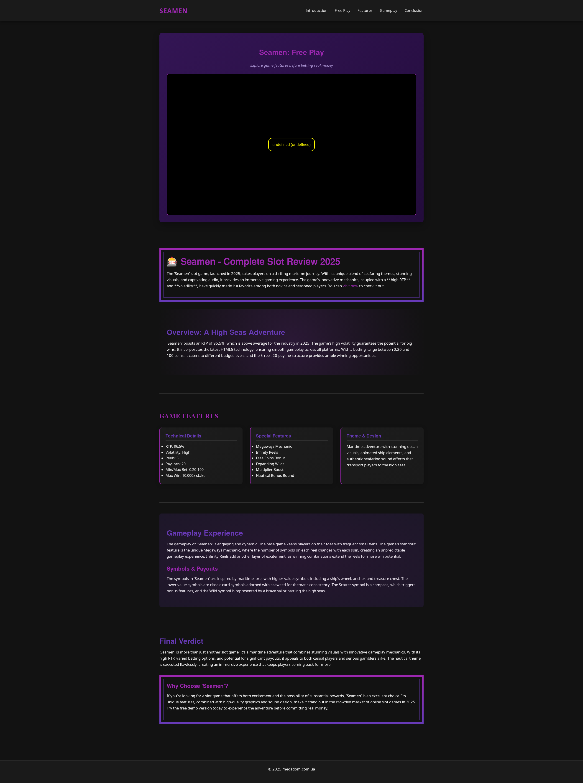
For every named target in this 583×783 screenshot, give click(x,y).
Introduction (316, 10)
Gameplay (388, 10)
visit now (350, 285)
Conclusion (414, 10)
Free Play (342, 10)
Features (365, 10)
